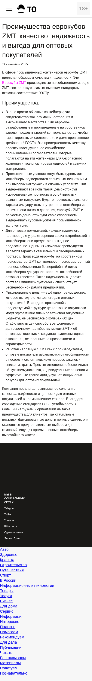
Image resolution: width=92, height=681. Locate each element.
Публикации (10, 647)
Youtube (9, 520)
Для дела (8, 642)
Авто (4, 549)
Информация (12, 616)
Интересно (9, 622)
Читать (6, 652)
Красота (7, 560)
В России (8, 580)
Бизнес (6, 601)
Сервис (6, 611)
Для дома (8, 606)
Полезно (7, 627)
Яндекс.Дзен (12, 538)
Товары (6, 591)
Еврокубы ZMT (13, 82)
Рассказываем (13, 658)
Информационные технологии (27, 585)
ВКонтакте (10, 526)
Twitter (8, 514)
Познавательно (13, 673)
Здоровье (8, 554)
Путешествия (12, 570)
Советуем (8, 668)
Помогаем (9, 632)
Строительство (13, 565)
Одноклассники (13, 532)
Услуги (6, 596)
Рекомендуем (12, 637)
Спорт (5, 575)
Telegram (9, 508)
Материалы (10, 663)
